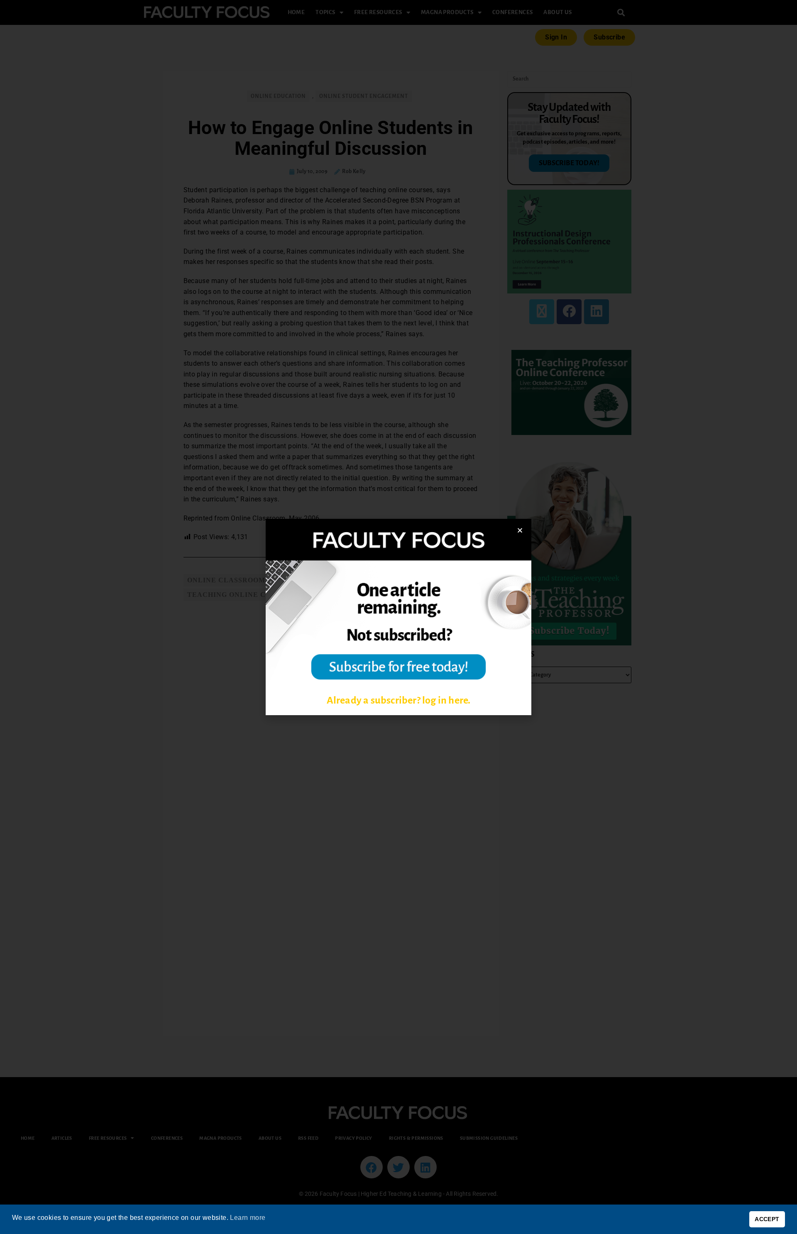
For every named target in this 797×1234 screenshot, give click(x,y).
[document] (398, 617)
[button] (520, 530)
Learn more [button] (247, 1217)
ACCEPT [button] (767, 1219)
